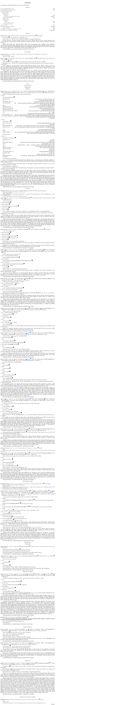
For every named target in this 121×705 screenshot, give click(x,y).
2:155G (22, 666)
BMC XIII (19, 171)
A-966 (20, 674)
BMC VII (14, 296)
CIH (17, 65)
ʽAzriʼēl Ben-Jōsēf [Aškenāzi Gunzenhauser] (33, 92)
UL (20, 72)
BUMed (31, 354)
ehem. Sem (38, 72)
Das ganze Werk (5, 12)
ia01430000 (11, 651)
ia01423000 (40, 418)
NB (35, 47)
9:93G (14, 336)
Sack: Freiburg (18, 68)
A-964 (53, 596)
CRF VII (27, 596)
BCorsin (14, 77)
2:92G (22, 646)
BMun (8, 387)
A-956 (6, 216)
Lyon (36, 575)
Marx (27, 172)
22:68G (48, 500)
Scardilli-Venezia (4, 676)
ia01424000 (5, 438)
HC (3, 65)
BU (37, 45)
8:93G (14, 403)
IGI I (12, 484)
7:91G (18, 632)
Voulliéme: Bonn (12, 676)
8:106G (26, 578)
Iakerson (45, 171)
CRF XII (7, 66)
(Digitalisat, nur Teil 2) (19, 268)
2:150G (23, 578)
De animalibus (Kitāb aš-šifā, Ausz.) (8, 10)
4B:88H (25, 94)
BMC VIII (12, 597)
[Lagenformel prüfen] (9, 37)
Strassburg (35, 198)
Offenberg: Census (15, 170)
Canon (8, 27)
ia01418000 (14, 271)
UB (23, 45)
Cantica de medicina (14, 629)
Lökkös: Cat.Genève (13, 172)
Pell (41, 65)
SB (50, 45)
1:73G (19, 666)
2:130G (42, 432)
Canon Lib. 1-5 (12, 190)
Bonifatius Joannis (31, 54)
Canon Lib (10, 229)
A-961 (12, 529)
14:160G (17, 403)
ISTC (53, 41)
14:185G (44, 500)
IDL (34, 65)
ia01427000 (35, 530)
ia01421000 (40, 351)
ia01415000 (3, 42)
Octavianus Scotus (34, 430)
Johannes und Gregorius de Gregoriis (30, 448)
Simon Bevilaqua (21, 454)
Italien (33, 546)
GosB (26, 179)
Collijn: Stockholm (4, 418)
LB (51, 224)
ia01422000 (46, 386)
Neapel (21, 92)
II (33, 403)
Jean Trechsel (41, 575)
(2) (8, 213)
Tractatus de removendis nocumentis (17, 699)
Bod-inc (15, 41)
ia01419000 (28, 297)
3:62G (45, 432)
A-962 (53, 468)
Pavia (25, 35)
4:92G (48, 432)
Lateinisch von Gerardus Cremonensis (12, 16)
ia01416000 (23, 69)
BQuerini (49, 655)
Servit (19, 389)
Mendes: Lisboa (42, 296)
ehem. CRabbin (23, 177)
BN (40, 182)
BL (31, 45)
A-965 (49, 649)
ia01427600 (33, 567)
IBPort (29, 65)
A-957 (40, 270)
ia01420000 (5, 326)
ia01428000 (14, 599)
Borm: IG (43, 66)
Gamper (12, 418)
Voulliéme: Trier (4, 69)
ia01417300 (30, 173)
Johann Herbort (51, 251)
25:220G (17, 456)
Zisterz (27, 552)
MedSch (5, 423)
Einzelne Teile (6, 18)
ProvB (37, 421)
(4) (11, 213)
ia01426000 (24, 191)
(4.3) (32, 593)
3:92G (38, 500)
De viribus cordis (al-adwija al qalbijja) (9, 30)
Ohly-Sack (39, 172)
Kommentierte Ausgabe (8, 17)
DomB (33, 604)
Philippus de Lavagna (39, 229)
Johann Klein (50, 575)
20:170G (25, 61)
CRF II (41, 215)
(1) (6, 213)
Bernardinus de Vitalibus (7, 664)
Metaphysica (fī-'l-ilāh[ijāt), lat (15, 663)
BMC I (18, 216)
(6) (39, 527)
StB (26, 46)
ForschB (14, 421)
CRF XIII (47, 215)
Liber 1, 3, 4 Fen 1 (4, 25)
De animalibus (12, 54)
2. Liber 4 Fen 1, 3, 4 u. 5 (9, 22)
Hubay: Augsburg (34, 216)
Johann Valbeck (7, 557)
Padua (45, 251)
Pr (1, 41)
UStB (13, 74)
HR (3, 40)
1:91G (10, 559)
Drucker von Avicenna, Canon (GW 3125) (44, 546)
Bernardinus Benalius (38, 483)
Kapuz (22, 487)
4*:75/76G (11, 311)
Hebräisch (6, 15)
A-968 (20, 66)
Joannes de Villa (40, 54)
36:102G (29, 61)
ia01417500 (12, 243)
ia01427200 (23, 484)
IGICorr (44, 170)
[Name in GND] (36, 35)
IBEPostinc (11, 191)
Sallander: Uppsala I (5, 173)
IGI (41, 40)
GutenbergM (48, 606)
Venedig (17, 54)
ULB (19, 679)
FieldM (53, 440)
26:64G (20, 456)
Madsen (28, 41)
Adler (34, 171)
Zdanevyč (3, 471)
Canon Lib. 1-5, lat (13, 448)
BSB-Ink (50, 40)
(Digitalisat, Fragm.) (27, 212)
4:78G (18, 37)
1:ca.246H (17, 94)
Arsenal (42, 609)
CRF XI (46, 295)
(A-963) (18, 191)
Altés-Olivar (13, 437)
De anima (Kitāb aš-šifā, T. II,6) (7, 8)
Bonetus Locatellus (22, 430)
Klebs (8, 40)
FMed (12, 603)
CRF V (51, 65)
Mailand (32, 229)
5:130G (41, 500)
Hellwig (42, 385)
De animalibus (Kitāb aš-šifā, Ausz (16, 58)
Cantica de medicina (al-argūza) (7, 26)
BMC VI (26, 242)
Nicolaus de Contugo (32, 334)
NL (8, 182)
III (52, 500)
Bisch (35, 224)
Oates (41, 216)
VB (44, 40)
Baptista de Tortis (15, 495)
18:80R (13, 456)
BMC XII (6, 41)
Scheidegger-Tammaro (28, 68)
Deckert (49, 66)
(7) (41, 527)
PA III (6, 55)
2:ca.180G (14, 559)
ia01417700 (28, 217)
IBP (37, 40)
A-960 (41, 417)
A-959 (15, 385)
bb (30, 456)
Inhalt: (4, 522)
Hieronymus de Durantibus (34, 309)
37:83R (33, 61)
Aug (36, 605)
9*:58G (6, 362)
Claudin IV (13, 595)
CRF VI (2, 66)
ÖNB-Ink (47, 41)
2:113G (13, 230)
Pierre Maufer (23, 334)
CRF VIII (38, 468)
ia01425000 (18, 471)
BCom (53, 680)
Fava (22, 170)
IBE (33, 40)
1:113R (29, 549)
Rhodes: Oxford (9, 68)
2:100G (10, 200)
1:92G (15, 281)
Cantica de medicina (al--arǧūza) (17, 643)
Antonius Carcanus (31, 35)
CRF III (46, 65)
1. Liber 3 (6, 21)
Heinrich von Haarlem (48, 556)
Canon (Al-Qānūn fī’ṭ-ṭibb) (6, 11)
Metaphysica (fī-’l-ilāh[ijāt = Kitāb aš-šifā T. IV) (11, 29)
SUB (36, 71)
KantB (48, 602)
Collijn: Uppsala (31, 469)
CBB (12, 215)
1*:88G (14, 254)
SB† (14, 44)
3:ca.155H (22, 94)
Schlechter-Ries (38, 68)
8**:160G (11, 336)
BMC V (27, 66)
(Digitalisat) (24, 39)
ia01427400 (28, 551)
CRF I (47, 528)
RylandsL (24, 222)
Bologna (41, 556)
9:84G (30, 578)
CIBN (9, 171)
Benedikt (31, 612)
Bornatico (36, 597)
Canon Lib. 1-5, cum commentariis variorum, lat (20, 483)
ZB (17, 79)
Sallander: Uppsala (48, 172)
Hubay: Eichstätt (32, 296)
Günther (22, 41)
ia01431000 (32, 676)
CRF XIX (6, 385)
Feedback (52, 704)
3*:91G (10, 456)
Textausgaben (6, 13)
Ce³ (27, 40)
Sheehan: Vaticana (48, 68)
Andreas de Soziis (25, 644)
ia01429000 (28, 637)
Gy (52, 613)
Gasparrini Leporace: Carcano (18, 40)
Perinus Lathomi (23, 54)
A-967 (53, 40)
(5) (13, 213)
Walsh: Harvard (36, 41)
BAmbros (43, 245)
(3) (10, 213)
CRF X (49, 383)
